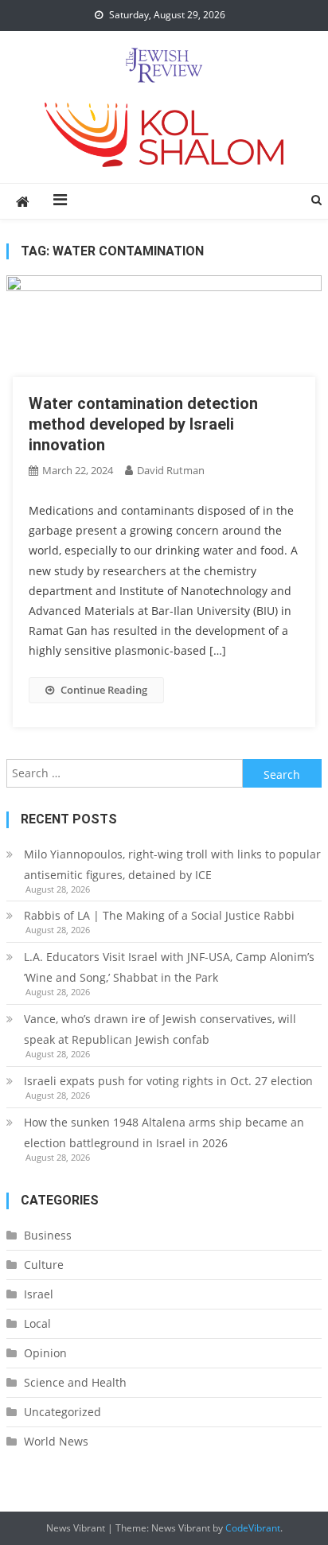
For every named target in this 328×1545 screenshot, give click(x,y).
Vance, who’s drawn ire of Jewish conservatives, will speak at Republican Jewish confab (160, 1029)
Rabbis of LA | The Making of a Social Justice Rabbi (159, 915)
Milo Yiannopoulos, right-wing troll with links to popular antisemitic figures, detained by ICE (172, 864)
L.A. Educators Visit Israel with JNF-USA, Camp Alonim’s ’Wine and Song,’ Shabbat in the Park (169, 967)
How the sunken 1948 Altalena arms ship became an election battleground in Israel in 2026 (164, 1132)
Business (48, 1235)
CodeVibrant (252, 1528)
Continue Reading (104, 690)
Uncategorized (62, 1411)
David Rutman (171, 470)
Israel (38, 1294)
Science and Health (75, 1382)
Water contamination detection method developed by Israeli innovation (143, 424)
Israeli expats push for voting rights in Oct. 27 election (170, 1080)
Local (37, 1323)
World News (56, 1441)
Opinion (45, 1352)
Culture (44, 1264)
